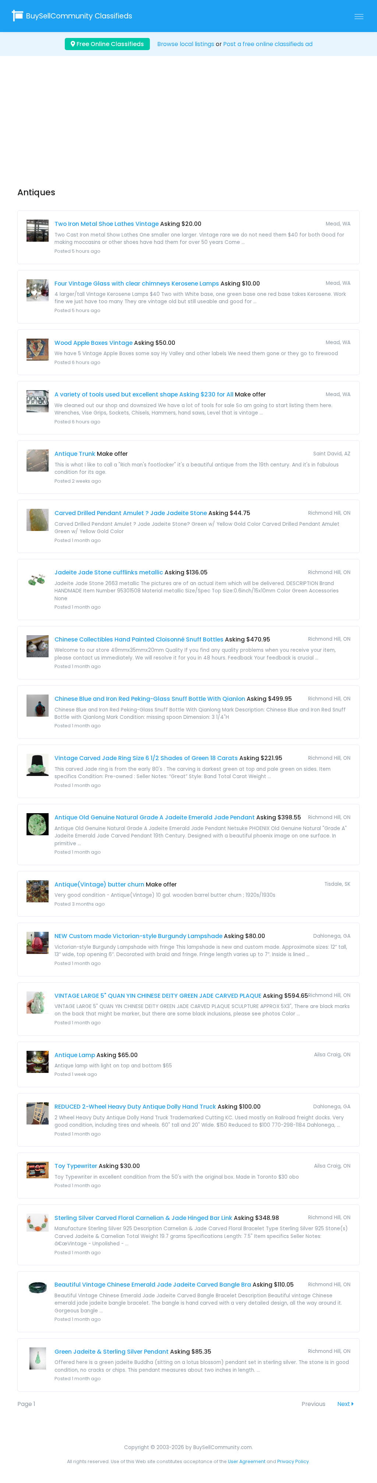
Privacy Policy (293, 1461)
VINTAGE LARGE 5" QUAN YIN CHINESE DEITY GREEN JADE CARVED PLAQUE (157, 996)
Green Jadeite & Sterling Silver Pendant (111, 1352)
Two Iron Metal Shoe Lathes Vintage (106, 224)
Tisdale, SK (337, 884)
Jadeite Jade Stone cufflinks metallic (108, 572)
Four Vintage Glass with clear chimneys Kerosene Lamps (136, 283)
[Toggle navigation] (359, 16)
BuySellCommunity (79, 16)
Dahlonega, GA (331, 936)
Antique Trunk (74, 454)
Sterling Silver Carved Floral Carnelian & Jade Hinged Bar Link (143, 1218)
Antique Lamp (74, 1055)
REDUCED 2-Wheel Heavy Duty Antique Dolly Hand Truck (135, 1106)
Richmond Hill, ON (329, 513)
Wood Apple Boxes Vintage (93, 343)
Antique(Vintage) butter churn (99, 884)
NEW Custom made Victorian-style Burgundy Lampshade (138, 936)
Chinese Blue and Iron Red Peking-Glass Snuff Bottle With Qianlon (149, 699)
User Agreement (246, 1461)
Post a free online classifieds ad (268, 44)
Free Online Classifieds (109, 44)
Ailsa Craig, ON (332, 1054)
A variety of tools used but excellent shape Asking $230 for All (143, 394)
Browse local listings (185, 44)
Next (344, 1404)
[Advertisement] (188, 128)
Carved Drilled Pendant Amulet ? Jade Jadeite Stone (130, 513)
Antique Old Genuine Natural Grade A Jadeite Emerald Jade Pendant (154, 817)
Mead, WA (338, 223)
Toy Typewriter (75, 1166)
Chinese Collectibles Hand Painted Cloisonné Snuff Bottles (138, 639)
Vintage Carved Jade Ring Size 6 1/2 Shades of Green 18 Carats (146, 758)
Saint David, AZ (331, 453)
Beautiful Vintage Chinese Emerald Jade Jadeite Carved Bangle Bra (152, 1284)
